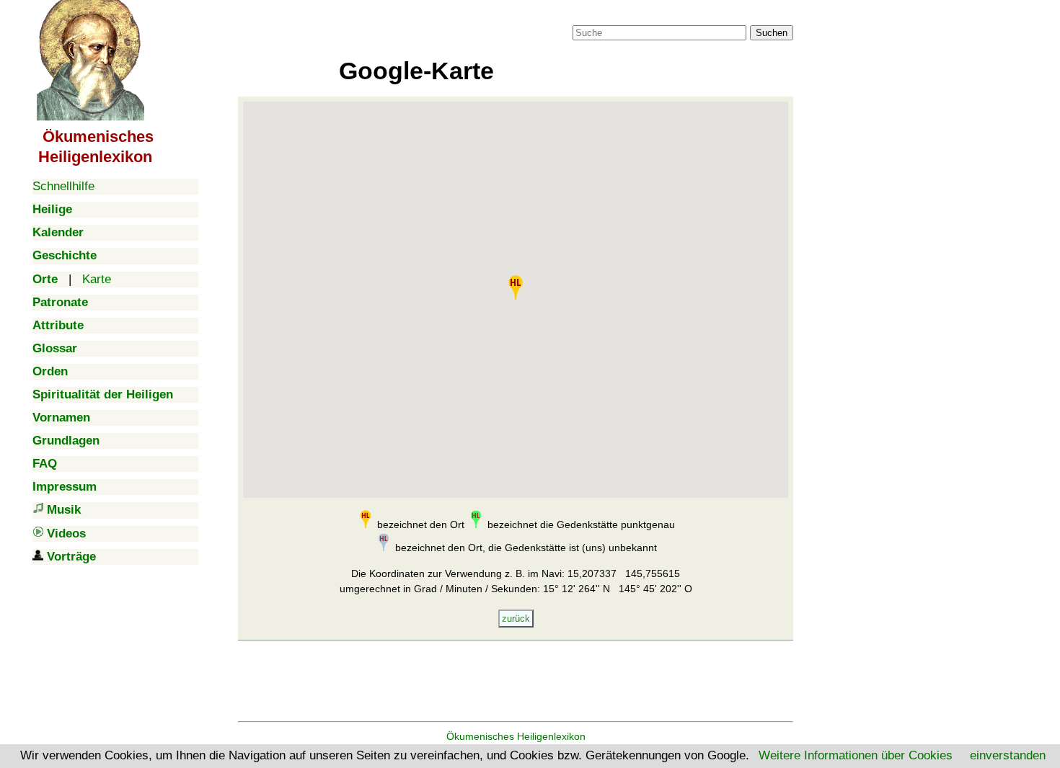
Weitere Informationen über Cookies (856, 755)
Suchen (771, 32)
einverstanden (1008, 755)
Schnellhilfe (63, 186)
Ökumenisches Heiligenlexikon (516, 736)
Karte (96, 279)
